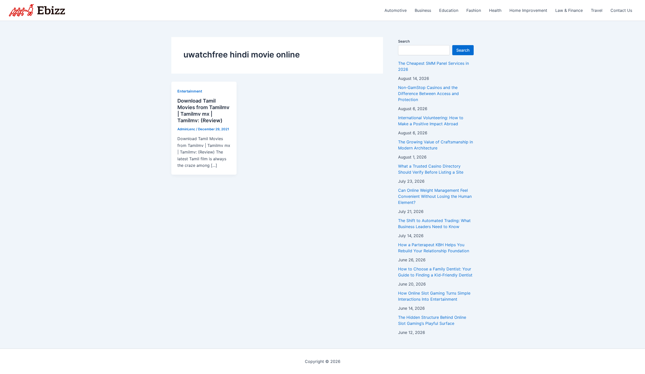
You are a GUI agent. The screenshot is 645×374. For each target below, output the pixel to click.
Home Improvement (528, 10)
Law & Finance (569, 10)
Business (423, 10)
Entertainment (189, 91)
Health (495, 10)
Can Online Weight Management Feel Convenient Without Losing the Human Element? (435, 196)
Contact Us (621, 10)
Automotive (395, 10)
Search (404, 41)
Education (448, 10)
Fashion (473, 10)
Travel (596, 10)
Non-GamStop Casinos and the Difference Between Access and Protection (428, 93)
